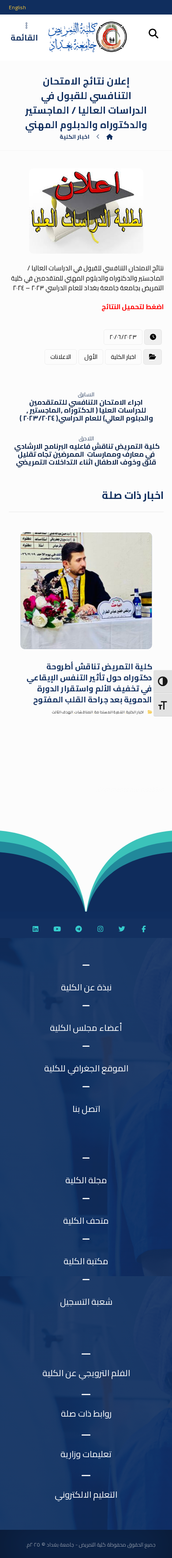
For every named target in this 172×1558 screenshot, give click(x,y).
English (17, 7)
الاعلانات (60, 356)
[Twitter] (121, 929)
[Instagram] (100, 929)
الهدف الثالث (62, 712)
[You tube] (57, 929)
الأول (90, 356)
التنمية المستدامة (109, 712)
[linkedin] (35, 929)
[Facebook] (143, 929)
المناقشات (83, 712)
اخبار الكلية (123, 356)
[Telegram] (78, 929)
